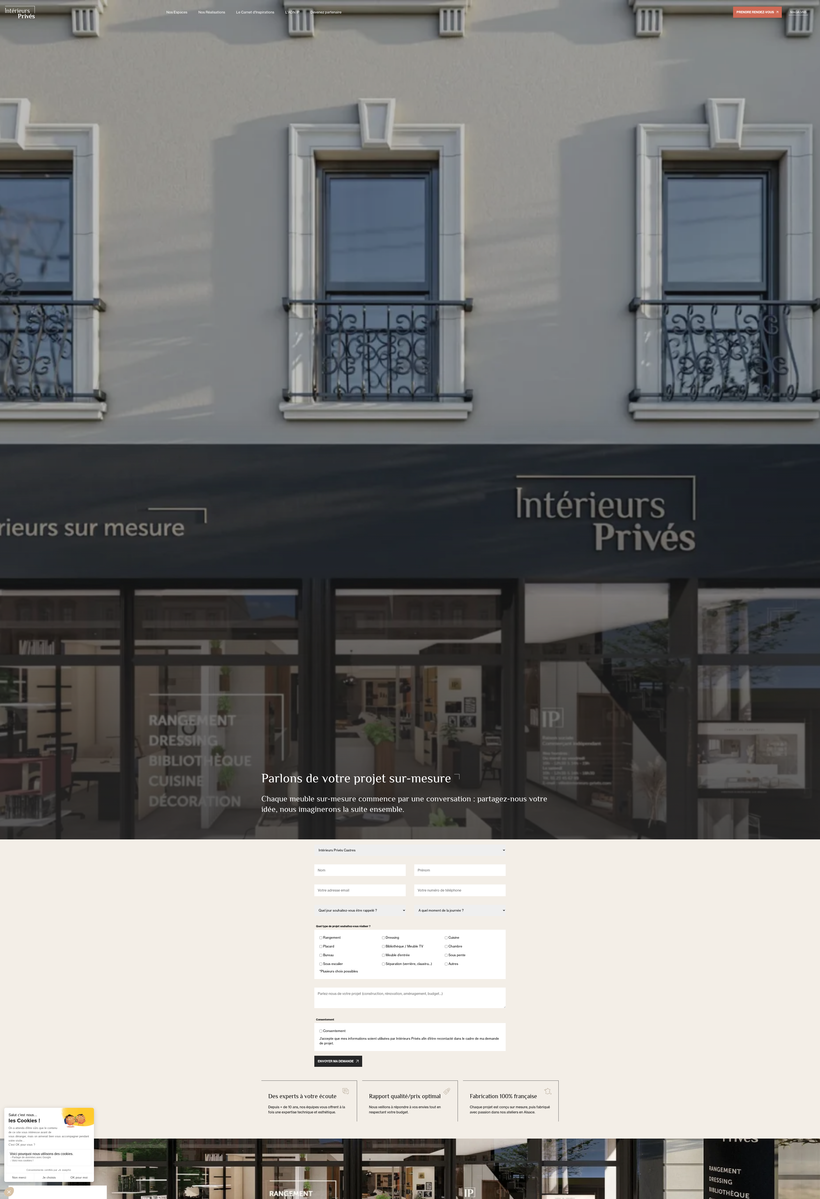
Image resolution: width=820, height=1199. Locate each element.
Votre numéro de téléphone (439, 890)
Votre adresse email (333, 890)
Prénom (424, 870)
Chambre (455, 946)
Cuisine (453, 937)
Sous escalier (333, 964)
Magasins (798, 12)
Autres (453, 964)
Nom (321, 870)
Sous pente (457, 955)
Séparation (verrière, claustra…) (409, 964)
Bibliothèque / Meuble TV (404, 946)
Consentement (334, 1031)
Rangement (332, 937)
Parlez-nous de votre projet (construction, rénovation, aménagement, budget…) (380, 993)
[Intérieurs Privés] (83, 12)
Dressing (392, 937)
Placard (328, 946)
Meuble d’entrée (398, 955)
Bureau (328, 955)
